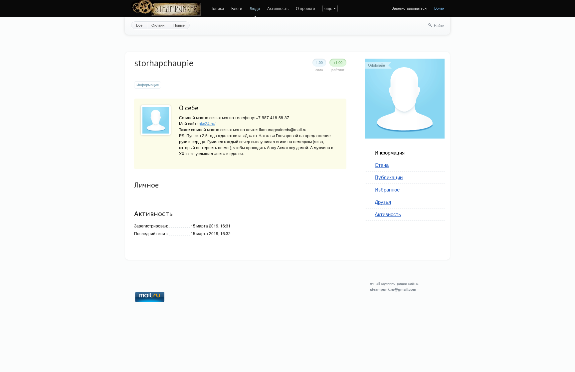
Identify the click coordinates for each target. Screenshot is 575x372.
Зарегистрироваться (409, 8)
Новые (179, 25)
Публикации (389, 177)
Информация (390, 152)
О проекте (305, 8)
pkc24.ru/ (207, 123)
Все (139, 25)
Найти (439, 25)
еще (328, 8)
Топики (217, 8)
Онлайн (157, 25)
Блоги (236, 8)
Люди (255, 8)
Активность (277, 8)
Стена (382, 164)
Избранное (387, 189)
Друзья (383, 201)
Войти (439, 8)
